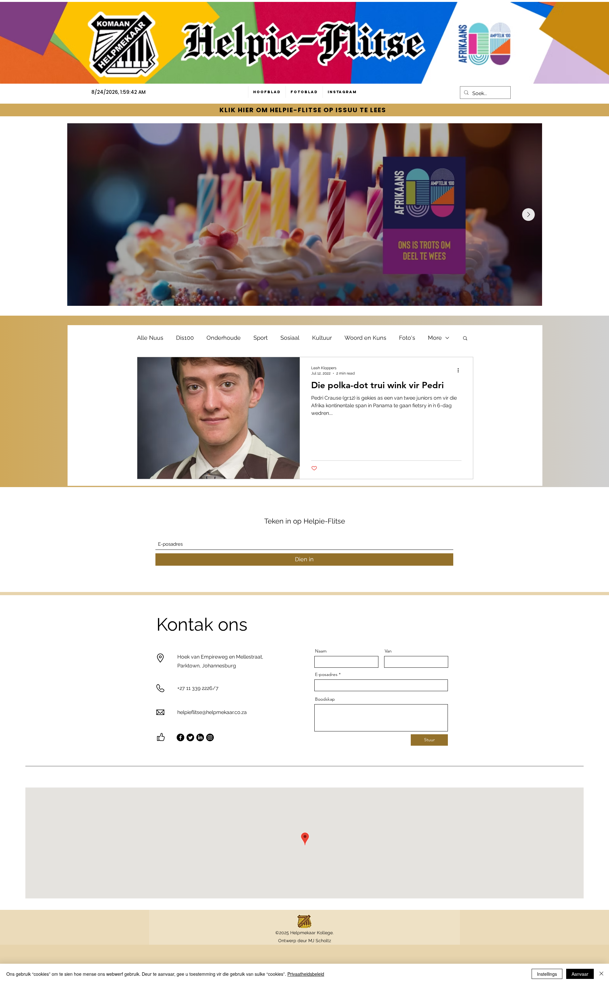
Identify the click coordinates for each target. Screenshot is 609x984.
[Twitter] (190, 737)
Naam (321, 651)
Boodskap (325, 699)
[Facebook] (180, 737)
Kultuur (322, 337)
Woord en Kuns (365, 337)
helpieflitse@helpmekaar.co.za (212, 712)
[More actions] (460, 370)
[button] (465, 338)
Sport (260, 337)
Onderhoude (223, 337)
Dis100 (185, 337)
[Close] (601, 974)
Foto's (407, 337)
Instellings (547, 974)
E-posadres (326, 674)
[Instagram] (210, 737)
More (435, 337)
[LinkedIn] (200, 737)
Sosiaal (289, 337)
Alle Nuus (150, 337)
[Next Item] (528, 214)
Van (388, 651)
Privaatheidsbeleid (305, 974)
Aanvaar (580, 974)
